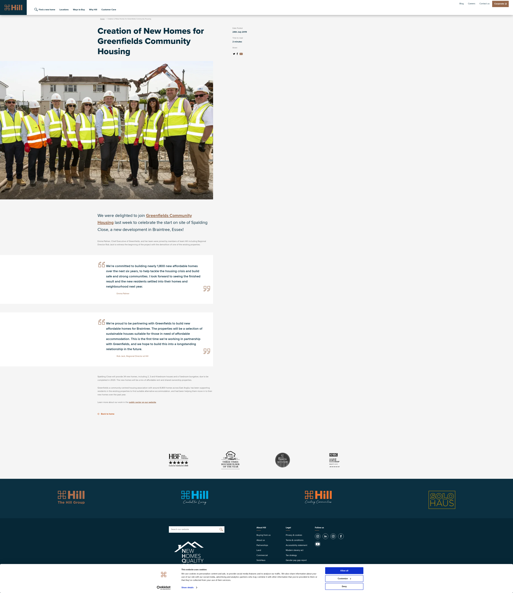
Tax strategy (291, 555)
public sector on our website (142, 402)
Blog (461, 3)
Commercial (262, 555)
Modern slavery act (294, 550)
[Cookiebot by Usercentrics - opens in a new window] (163, 588)
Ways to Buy (79, 9)
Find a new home (47, 9)
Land (258, 550)
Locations (64, 9)
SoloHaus (260, 560)
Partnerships (262, 545)
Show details (187, 587)
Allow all (344, 570)
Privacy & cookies (294, 535)
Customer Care (108, 9)
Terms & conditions (294, 540)
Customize (343, 578)
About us (260, 540)
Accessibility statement (296, 545)
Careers (471, 3)
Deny (344, 586)
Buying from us (263, 535)
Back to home (107, 414)
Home (102, 19)
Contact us (484, 3)
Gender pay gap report (296, 560)
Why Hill (93, 9)
